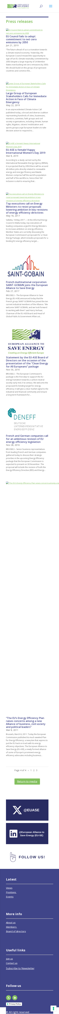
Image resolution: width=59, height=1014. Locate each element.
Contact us (11, 963)
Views (9, 887)
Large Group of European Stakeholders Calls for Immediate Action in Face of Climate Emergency (26, 98)
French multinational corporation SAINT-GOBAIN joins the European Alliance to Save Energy (27, 285)
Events (10, 896)
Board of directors (16, 931)
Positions (11, 892)
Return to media (27, 781)
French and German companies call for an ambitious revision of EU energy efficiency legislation (27, 438)
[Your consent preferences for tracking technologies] (53, 1008)
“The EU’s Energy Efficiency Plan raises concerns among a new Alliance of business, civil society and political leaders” (25, 722)
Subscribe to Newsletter (20, 968)
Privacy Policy (15, 1004)
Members (11, 926)
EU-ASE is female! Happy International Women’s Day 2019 (25, 151)
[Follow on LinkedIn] (14, 997)
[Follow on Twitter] (8, 997)
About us (11, 922)
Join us (9, 958)
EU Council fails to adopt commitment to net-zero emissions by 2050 (21, 39)
